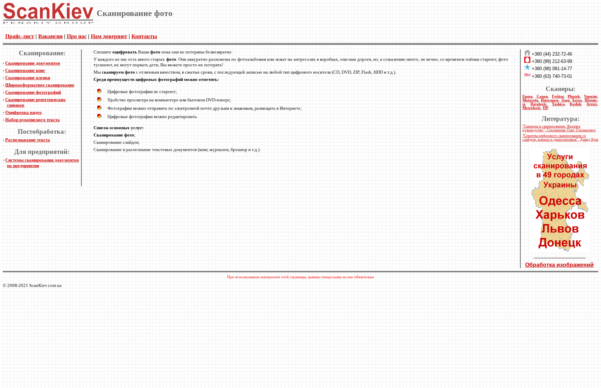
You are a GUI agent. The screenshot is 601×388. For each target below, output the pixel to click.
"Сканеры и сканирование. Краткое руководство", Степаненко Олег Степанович (559, 128)
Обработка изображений (559, 265)
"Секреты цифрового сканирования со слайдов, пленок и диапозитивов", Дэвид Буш (560, 137)
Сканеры (560, 88)
